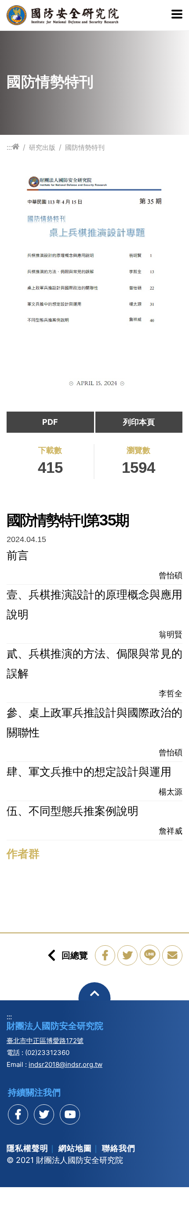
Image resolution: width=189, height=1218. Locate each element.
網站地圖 (75, 1148)
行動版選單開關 (176, 15)
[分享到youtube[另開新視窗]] (70, 1114)
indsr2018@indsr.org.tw (65, 1064)
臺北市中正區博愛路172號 (45, 1040)
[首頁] (15, 147)
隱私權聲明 (27, 1148)
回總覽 (75, 955)
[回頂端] (95, 998)
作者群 (23, 853)
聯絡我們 (118, 1148)
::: (9, 147)
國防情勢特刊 (85, 147)
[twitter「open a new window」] (127, 955)
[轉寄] (172, 955)
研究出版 (42, 147)
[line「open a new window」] (150, 955)
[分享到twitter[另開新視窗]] (44, 1114)
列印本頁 (139, 422)
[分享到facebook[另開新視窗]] (18, 1114)
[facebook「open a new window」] (105, 955)
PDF (50, 422)
